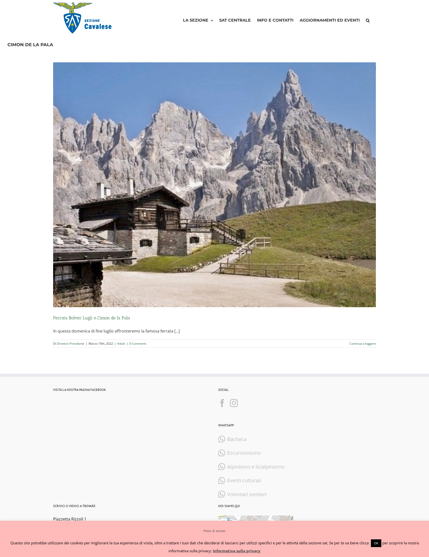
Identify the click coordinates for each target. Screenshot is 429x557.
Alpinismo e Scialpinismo (256, 466)
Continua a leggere (363, 343)
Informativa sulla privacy (236, 550)
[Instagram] (234, 403)
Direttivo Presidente (70, 343)
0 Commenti (137, 343)
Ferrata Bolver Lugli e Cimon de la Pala (91, 318)
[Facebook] (222, 403)
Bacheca (237, 439)
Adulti (121, 343)
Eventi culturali (244, 480)
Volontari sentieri (246, 494)
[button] (368, 20)
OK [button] (376, 543)
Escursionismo (244, 452)
